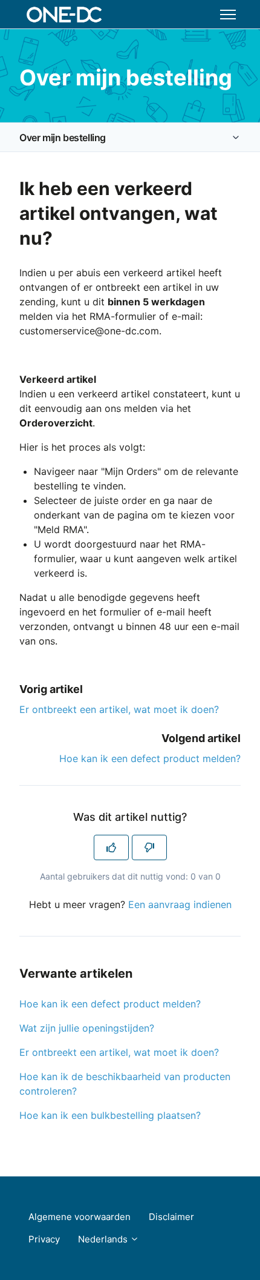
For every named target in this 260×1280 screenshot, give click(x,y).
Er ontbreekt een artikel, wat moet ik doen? (119, 709)
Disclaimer (171, 1216)
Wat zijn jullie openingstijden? (86, 1028)
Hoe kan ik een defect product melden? (150, 758)
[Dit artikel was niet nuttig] (149, 847)
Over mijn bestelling (62, 137)
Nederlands (104, 1239)
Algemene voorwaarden (79, 1216)
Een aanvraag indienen (180, 904)
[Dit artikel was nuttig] (111, 847)
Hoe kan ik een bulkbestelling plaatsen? (110, 1115)
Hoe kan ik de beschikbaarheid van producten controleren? (124, 1083)
